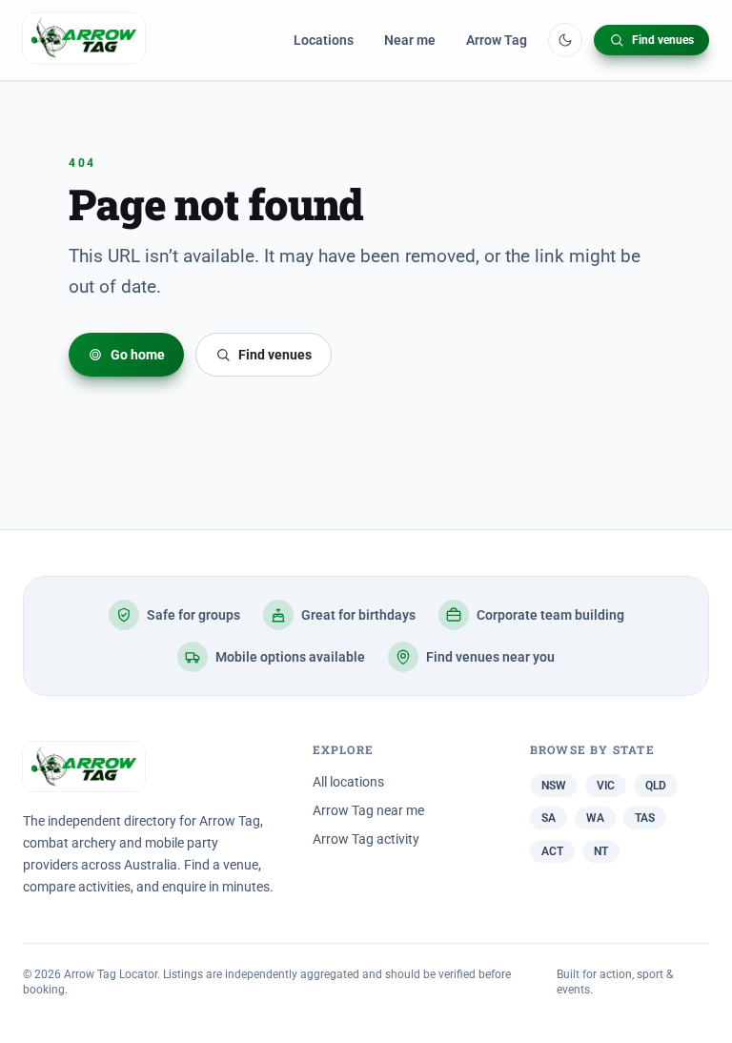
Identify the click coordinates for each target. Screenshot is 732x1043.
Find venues (663, 40)
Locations (324, 40)
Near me (410, 40)
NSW (553, 785)
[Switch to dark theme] (565, 40)
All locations (348, 781)
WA (595, 818)
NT (601, 851)
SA (548, 818)
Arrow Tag (496, 40)
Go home (138, 354)
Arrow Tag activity (366, 839)
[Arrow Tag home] (84, 40)
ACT (552, 851)
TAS (645, 818)
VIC (606, 785)
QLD (655, 785)
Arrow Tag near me (368, 810)
